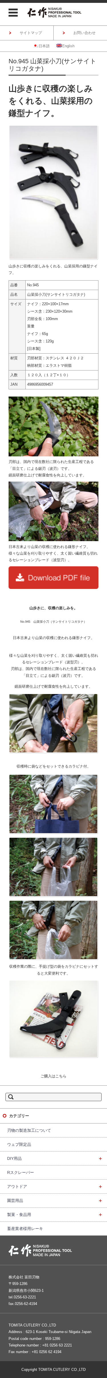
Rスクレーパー (20, 1172)
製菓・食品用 (54, 1214)
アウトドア (54, 1186)
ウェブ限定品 (19, 1144)
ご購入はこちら (53, 1076)
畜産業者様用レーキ (25, 1228)
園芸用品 (54, 1200)
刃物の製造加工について (29, 1130)
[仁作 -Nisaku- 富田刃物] (54, 12)
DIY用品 (54, 1158)
